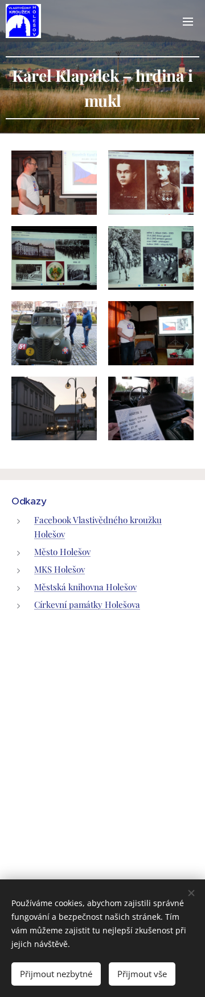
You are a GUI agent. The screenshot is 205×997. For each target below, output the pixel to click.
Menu (188, 21)
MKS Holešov (59, 569)
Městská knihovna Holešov (85, 587)
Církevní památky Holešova (87, 604)
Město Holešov (62, 551)
